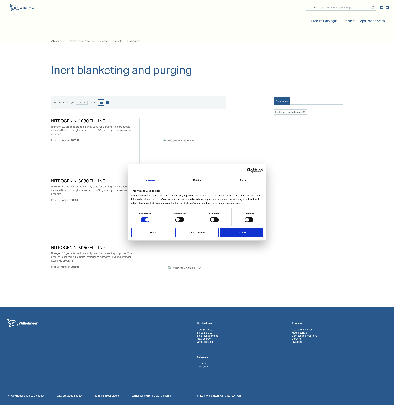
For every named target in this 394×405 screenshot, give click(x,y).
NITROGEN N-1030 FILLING (78, 121)
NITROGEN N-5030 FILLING (78, 181)
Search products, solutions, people (372, 7)
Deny (153, 232)
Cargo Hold (103, 41)
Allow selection (197, 232)
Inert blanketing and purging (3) (290, 112)
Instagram (203, 366)
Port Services (204, 329)
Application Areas (76, 41)
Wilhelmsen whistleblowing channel (152, 395)
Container (91, 41)
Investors (297, 341)
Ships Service (204, 332)
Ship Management (207, 335)
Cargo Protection (133, 41)
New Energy (204, 338)
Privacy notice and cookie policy (25, 395)
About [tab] (243, 180)
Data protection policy (69, 395)
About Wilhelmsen (302, 329)
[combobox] (81, 102)
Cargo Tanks (117, 41)
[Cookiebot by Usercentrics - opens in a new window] (249, 170)
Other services (205, 341)
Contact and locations (304, 335)
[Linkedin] (387, 8)
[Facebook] (381, 8)
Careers (296, 338)
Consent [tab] (150, 180)
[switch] (179, 219)
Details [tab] (197, 180)
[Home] (23, 7)
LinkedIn (202, 363)
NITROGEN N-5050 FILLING (78, 247)
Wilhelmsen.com (58, 41)
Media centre (299, 332)
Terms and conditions (107, 395)
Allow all (241, 232)
